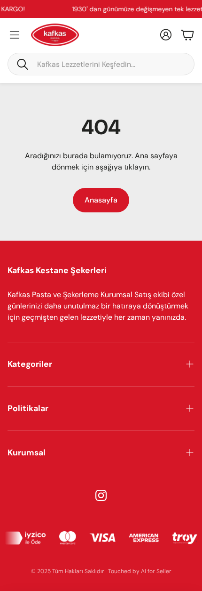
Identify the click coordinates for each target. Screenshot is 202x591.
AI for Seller (156, 571)
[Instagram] (101, 495)
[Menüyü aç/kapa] (15, 35)
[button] (101, 64)
